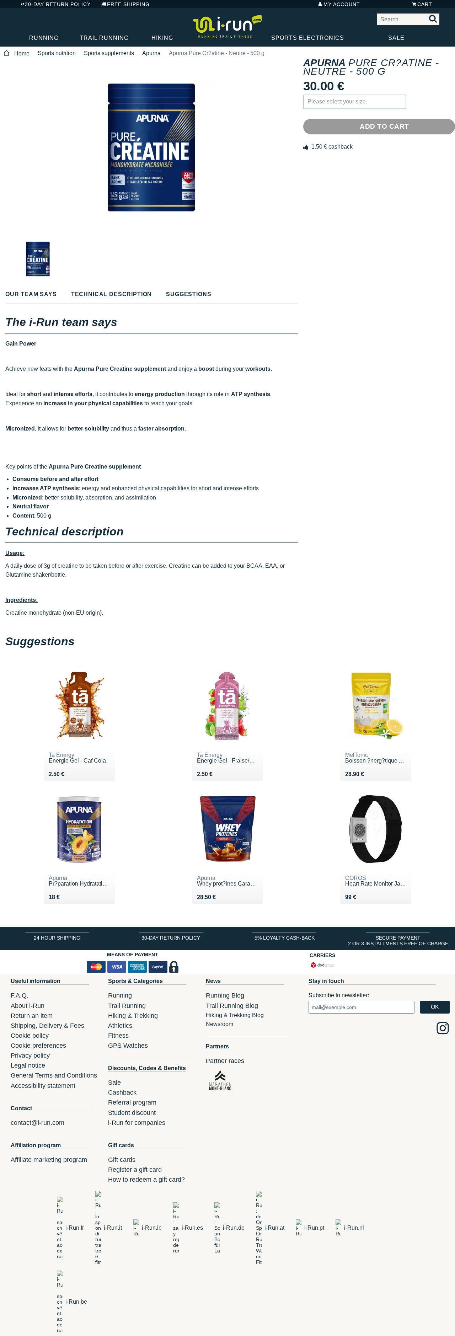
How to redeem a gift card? (146, 1179)
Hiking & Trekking (133, 1015)
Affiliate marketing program (49, 1159)
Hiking (162, 38)
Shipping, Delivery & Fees (47, 1025)
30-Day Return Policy (58, 4)
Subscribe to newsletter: (339, 995)
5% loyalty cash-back (285, 938)
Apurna (151, 53)
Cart (424, 4)
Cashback (122, 1092)
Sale (396, 38)
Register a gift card (135, 1169)
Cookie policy (30, 1035)
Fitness (118, 1035)
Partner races (225, 1060)
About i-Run (27, 1005)
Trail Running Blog (232, 1005)
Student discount (132, 1112)
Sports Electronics (307, 38)
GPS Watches (128, 1045)
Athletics (120, 1025)
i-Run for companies (136, 1122)
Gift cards (121, 1159)
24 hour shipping (57, 938)
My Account (341, 4)
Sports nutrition (57, 53)
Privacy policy (30, 1055)
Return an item (32, 1015)
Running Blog (225, 995)
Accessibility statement (43, 1085)
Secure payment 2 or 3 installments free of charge (398, 940)
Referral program (132, 1102)
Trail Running (104, 38)
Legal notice (28, 1065)
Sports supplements (109, 53)
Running (44, 38)
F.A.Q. (19, 995)
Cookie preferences (38, 1045)
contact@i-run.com (37, 1122)
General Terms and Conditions (54, 1075)
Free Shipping (128, 4)
